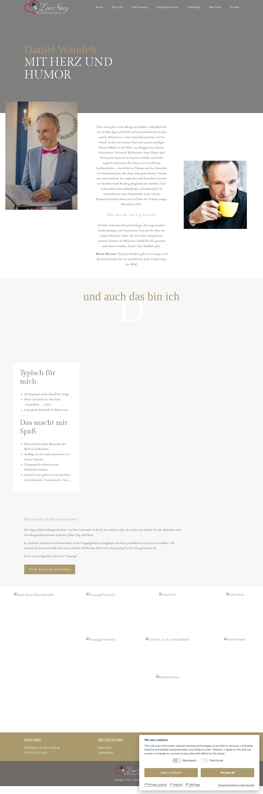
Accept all (227, 772)
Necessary (189, 760)
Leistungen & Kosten (167, 7)
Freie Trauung (139, 7)
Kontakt (234, 7)
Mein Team (215, 7)
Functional (216, 760)
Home (99, 7)
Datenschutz (105, 753)
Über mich (117, 7)
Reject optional (171, 772)
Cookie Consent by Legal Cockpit (236, 785)
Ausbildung (193, 7)
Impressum (104, 748)
